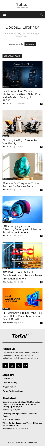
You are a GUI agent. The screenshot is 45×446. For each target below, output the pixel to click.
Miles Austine (7, 104)
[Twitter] (19, 365)
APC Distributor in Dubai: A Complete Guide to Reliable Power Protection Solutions (22, 275)
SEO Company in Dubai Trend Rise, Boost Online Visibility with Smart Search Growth (22, 316)
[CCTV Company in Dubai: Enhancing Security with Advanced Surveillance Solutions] (22, 209)
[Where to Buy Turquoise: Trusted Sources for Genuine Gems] (22, 166)
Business (6, 268)
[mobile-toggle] (4, 14)
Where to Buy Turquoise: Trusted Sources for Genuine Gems (21, 185)
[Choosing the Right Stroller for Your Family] (22, 123)
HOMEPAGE (30, 44)
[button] (41, 14)
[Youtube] (25, 365)
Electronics (6, 222)
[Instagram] (12, 365)
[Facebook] (5, 365)
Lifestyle (5, 136)
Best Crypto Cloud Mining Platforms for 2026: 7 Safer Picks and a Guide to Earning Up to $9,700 (22, 96)
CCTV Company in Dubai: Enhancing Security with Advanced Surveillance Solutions (22, 229)
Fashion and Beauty (9, 179)
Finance (5, 87)
